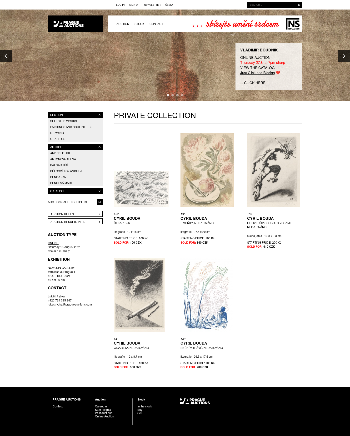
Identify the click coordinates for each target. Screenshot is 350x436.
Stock (139, 24)
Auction (122, 24)
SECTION (56, 115)
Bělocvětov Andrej (66, 171)
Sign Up (134, 4)
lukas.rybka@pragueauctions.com (70, 304)
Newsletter (152, 4)
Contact (156, 24)
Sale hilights (103, 409)
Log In (120, 4)
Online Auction (104, 416)
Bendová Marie (62, 183)
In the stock (144, 406)
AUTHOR (56, 147)
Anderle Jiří (60, 153)
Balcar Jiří (59, 165)
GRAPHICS (57, 139)
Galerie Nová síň (293, 24)
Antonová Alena (63, 159)
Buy (139, 409)
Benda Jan (58, 177)
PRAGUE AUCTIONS (75, 23)
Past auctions (103, 413)
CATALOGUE (58, 191)
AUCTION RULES (62, 214)
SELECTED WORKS (63, 121)
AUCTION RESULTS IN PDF (68, 222)
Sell (139, 413)
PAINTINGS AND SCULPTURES (71, 127)
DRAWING (57, 133)
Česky (169, 4)
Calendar (101, 406)
